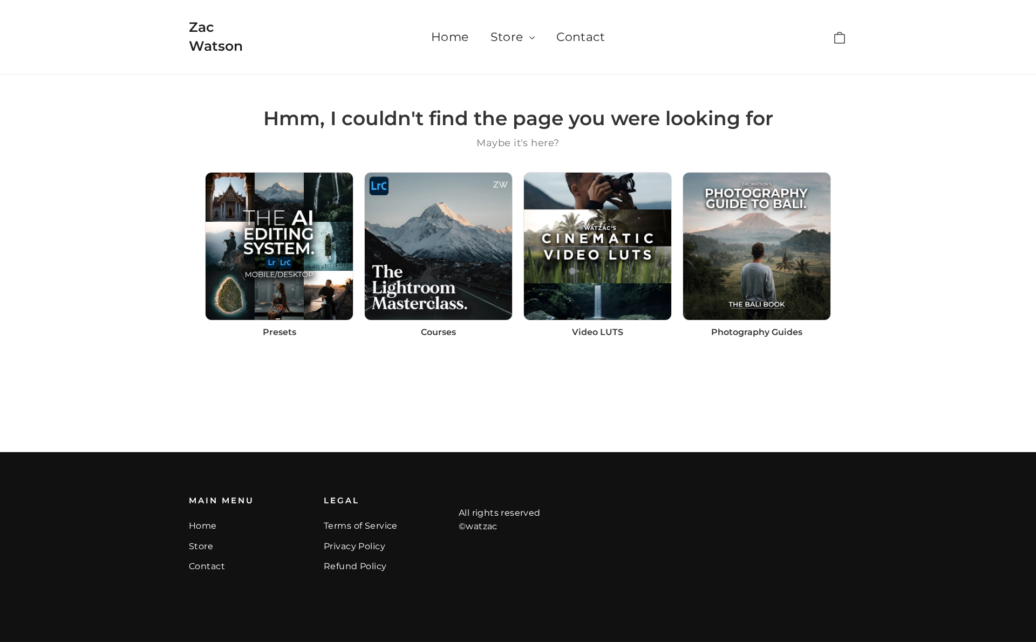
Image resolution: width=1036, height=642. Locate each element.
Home (450, 37)
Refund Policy (355, 566)
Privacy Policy (354, 546)
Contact (580, 37)
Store (508, 37)
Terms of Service (361, 526)
